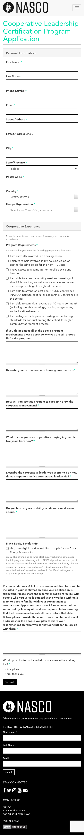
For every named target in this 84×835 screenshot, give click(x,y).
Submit (9, 682)
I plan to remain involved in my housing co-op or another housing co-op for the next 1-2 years (40, 262)
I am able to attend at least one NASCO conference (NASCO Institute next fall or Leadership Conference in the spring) (44, 294)
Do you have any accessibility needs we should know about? (40, 510)
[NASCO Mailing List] (26, 791)
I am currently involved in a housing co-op (36, 256)
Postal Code (15, 177)
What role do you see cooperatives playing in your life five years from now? (41, 439)
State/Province (16, 162)
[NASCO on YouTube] (20, 791)
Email (10, 105)
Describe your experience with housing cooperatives (40, 370)
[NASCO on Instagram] (15, 791)
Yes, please (13, 669)
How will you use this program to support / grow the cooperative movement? (39, 403)
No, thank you (15, 674)
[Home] (25, 7)
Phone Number (16, 90)
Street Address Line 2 (19, 134)
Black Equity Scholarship (22, 543)
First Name (14, 62)
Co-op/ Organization (20, 204)
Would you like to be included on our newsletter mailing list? (39, 662)
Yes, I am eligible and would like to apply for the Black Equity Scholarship (43, 550)
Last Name (13, 76)
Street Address (16, 119)
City (9, 148)
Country (12, 191)
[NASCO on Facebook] (5, 791)
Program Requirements (22, 245)
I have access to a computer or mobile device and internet (40, 271)
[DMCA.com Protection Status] (15, 826)
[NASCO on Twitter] (9, 791)
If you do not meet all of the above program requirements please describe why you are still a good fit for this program (40, 334)
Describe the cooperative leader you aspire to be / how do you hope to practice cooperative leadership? (41, 474)
